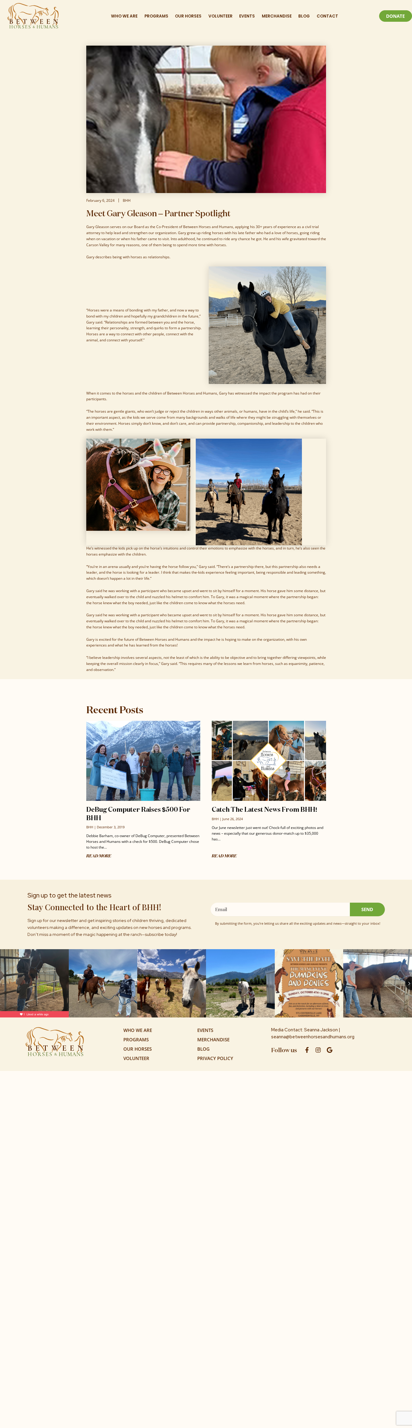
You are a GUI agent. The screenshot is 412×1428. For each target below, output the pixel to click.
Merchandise (277, 16)
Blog (304, 16)
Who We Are (124, 16)
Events (247, 16)
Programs (156, 16)
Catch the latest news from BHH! (264, 809)
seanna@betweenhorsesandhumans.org (312, 1037)
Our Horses (188, 16)
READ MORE (98, 856)
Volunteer (220, 16)
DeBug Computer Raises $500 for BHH (138, 813)
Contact (327, 16)
